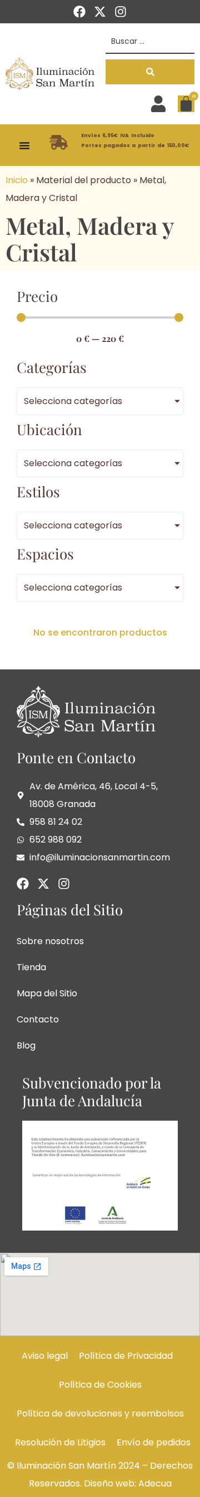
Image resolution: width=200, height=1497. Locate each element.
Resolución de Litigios (60, 1442)
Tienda (31, 967)
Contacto (38, 1019)
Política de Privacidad (126, 1355)
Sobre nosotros (50, 941)
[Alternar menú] (24, 145)
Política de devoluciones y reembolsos (100, 1413)
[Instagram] (120, 12)
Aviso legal (45, 1355)
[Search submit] (150, 71)
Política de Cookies (100, 1384)
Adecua (155, 1483)
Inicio (17, 180)
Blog (26, 1045)
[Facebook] (79, 12)
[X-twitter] (100, 12)
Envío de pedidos (154, 1442)
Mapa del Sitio (47, 993)
